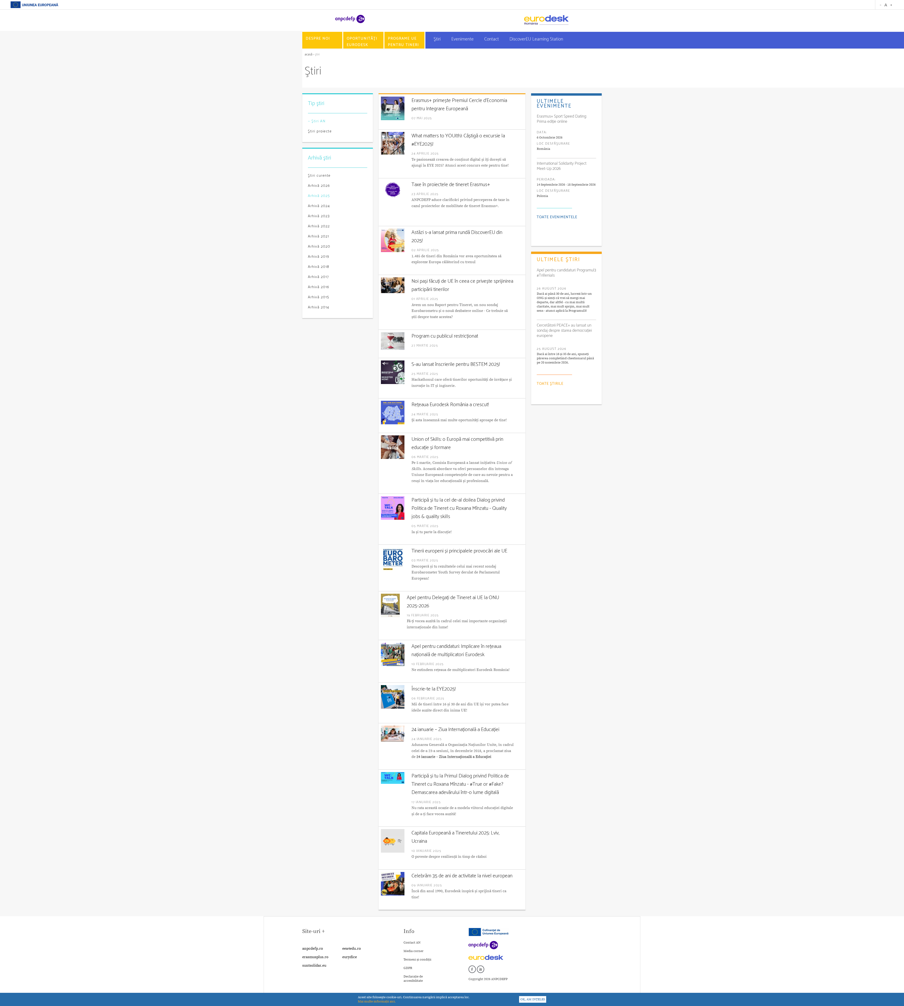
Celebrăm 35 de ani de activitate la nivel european (462, 876)
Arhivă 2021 (318, 236)
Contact (492, 39)
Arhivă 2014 (318, 307)
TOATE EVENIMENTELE (557, 217)
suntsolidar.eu (314, 965)
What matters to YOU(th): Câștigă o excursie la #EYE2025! (458, 140)
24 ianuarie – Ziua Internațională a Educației (455, 729)
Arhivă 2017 (318, 277)
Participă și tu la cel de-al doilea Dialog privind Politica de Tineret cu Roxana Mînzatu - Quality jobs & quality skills (459, 508)
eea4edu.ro (351, 948)
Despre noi (318, 38)
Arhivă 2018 (318, 267)
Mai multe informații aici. (377, 1001)
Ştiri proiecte (320, 131)
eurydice (349, 957)
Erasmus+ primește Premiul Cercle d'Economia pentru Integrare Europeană (459, 104)
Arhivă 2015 (318, 297)
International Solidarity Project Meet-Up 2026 (561, 166)
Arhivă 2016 (318, 287)
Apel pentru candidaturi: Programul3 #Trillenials (566, 273)
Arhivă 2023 (319, 216)
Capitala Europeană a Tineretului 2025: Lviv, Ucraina (455, 837)
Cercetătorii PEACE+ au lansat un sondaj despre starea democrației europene (564, 330)
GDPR (408, 968)
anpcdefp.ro (312, 948)
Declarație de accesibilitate (413, 978)
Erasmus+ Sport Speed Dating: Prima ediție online (562, 119)
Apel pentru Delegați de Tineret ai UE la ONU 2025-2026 (453, 601)
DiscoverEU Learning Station (536, 39)
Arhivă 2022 (319, 226)
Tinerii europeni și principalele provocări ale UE (459, 551)
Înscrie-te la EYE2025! (434, 689)
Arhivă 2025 (319, 196)
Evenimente (463, 39)
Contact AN (412, 943)
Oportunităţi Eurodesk (362, 41)
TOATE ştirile (550, 383)
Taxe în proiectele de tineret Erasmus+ (451, 184)
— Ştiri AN (317, 121)
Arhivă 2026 (319, 186)
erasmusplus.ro (315, 957)
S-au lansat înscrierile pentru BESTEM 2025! (456, 364)
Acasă (309, 54)
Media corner (414, 951)
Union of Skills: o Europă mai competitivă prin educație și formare (457, 443)
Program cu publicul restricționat (445, 336)
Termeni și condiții (417, 959)
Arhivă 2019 (318, 257)
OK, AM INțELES (532, 999)
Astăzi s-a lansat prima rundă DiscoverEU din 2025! (457, 236)
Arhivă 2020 (319, 246)
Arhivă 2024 (319, 206)
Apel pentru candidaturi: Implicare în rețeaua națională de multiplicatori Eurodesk (456, 650)
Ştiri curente (319, 175)
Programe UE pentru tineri (403, 41)
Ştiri (438, 39)
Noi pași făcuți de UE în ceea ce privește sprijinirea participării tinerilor (462, 285)
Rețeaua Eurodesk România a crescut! (450, 405)
